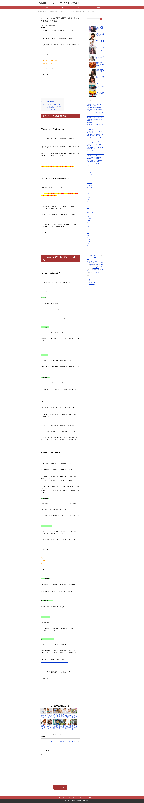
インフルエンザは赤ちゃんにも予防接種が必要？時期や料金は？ (49, 716)
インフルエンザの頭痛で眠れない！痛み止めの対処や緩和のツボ (49, 727)
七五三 (88, 191)
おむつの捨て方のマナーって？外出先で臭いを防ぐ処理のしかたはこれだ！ (74, 727)
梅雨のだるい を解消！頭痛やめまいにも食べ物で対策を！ (62, 727)
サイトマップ (80, 7)
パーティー (101, 261)
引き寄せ (89, 218)
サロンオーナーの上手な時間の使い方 (95, 107)
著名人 (88, 243)
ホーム (55, 797)
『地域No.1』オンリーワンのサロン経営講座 (58, 3)
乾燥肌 (88, 193)
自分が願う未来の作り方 (92, 122)
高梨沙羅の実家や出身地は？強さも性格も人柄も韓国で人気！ (55, 727)
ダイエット (89, 185)
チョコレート (92, 261)
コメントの (92, 282)
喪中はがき (89, 210)
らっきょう (89, 178)
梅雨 (88, 226)
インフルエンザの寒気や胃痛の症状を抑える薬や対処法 (52, 106)
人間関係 (91, 264)
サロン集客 (89, 183)
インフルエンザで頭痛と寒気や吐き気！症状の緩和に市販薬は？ (54, 662)
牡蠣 (88, 233)
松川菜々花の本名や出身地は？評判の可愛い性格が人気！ (100, 70)
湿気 (98, 269)
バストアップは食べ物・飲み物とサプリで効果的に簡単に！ (68, 727)
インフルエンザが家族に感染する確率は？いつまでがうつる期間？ (43, 716)
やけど (88, 176)
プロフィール (63, 7)
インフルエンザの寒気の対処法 (49, 107)
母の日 (88, 228)
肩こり (88, 241)
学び (98, 266)
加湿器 (88, 203)
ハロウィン (89, 187)
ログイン (90, 279)
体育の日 (89, 197)
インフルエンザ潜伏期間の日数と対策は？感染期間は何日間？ (43, 727)
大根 (88, 216)
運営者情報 (89, 797)
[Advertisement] (49, 83)
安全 (101, 266)
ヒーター (89, 189)
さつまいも (89, 174)
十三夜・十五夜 (90, 206)
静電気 (88, 245)
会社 (88, 195)
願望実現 (97, 272)
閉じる (53, 99)
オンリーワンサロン (96, 255)
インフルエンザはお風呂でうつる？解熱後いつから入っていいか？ (55, 716)
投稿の (91, 280)
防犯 (89, 272)
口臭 (88, 208)
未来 (89, 269)
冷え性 (88, 201)
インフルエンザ (52, 25)
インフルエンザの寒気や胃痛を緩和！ (48, 101)
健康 (88, 199)
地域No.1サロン (90, 212)
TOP (47, 7)
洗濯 (95, 269)
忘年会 (88, 220)
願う (92, 272)
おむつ (88, 255)
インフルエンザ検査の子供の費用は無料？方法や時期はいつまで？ (68, 716)
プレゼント (95, 262)
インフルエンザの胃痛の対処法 (49, 109)
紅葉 (88, 237)
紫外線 (88, 239)
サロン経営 (93, 257)
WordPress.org (92, 284)
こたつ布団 (89, 172)
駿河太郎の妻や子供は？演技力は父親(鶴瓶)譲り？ (100, 34)
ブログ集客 (89, 262)
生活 (88, 235)
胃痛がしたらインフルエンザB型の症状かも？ (51, 104)
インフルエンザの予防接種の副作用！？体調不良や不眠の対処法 (62, 716)
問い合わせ (97, 7)
